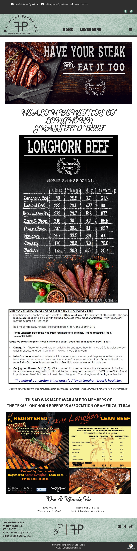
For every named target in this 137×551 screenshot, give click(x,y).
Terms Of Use (72, 544)
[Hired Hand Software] (130, 545)
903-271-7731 (81, 4)
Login (82, 544)
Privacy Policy (58, 544)
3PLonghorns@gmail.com (57, 4)
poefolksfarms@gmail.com (27, 4)
